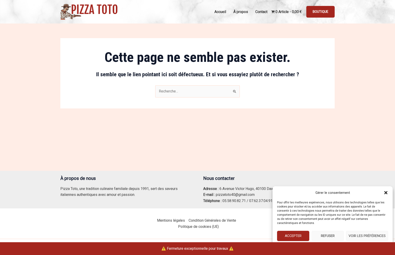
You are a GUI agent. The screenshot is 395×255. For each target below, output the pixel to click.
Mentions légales (171, 220)
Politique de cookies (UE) (198, 226)
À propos (240, 12)
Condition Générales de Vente (212, 220)
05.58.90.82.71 (234, 201)
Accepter (293, 236)
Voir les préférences (367, 236)
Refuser (328, 236)
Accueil (220, 12)
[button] (386, 192)
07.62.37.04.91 (260, 201)
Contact (261, 12)
